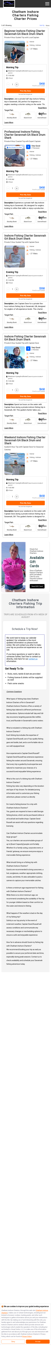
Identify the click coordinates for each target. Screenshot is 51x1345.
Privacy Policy (27, 1336)
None (48, 25)
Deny (13, 1341)
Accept (37, 1341)
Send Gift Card (37, 586)
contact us (33, 659)
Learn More (8, 123)
